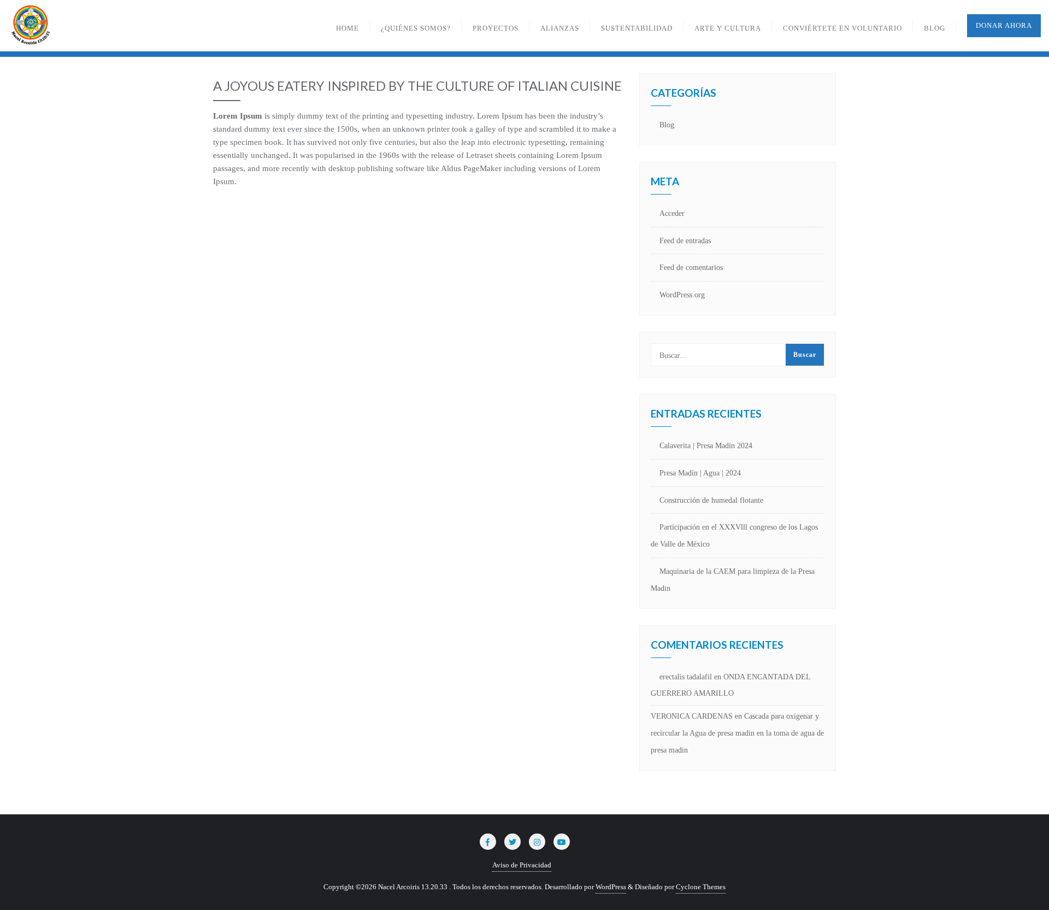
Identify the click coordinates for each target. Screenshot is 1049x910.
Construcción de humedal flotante (711, 500)
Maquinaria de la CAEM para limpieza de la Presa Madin (733, 579)
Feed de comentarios (691, 267)
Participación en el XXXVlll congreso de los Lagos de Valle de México (734, 535)
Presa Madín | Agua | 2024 (700, 473)
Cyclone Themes (701, 887)
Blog (666, 125)
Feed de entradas (685, 241)
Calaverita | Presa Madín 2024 (705, 446)
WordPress (611, 887)
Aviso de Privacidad (521, 865)
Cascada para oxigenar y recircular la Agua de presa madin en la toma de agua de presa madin (737, 733)
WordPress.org (682, 295)
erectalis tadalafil (685, 677)
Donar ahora (1004, 25)
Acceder (672, 213)
